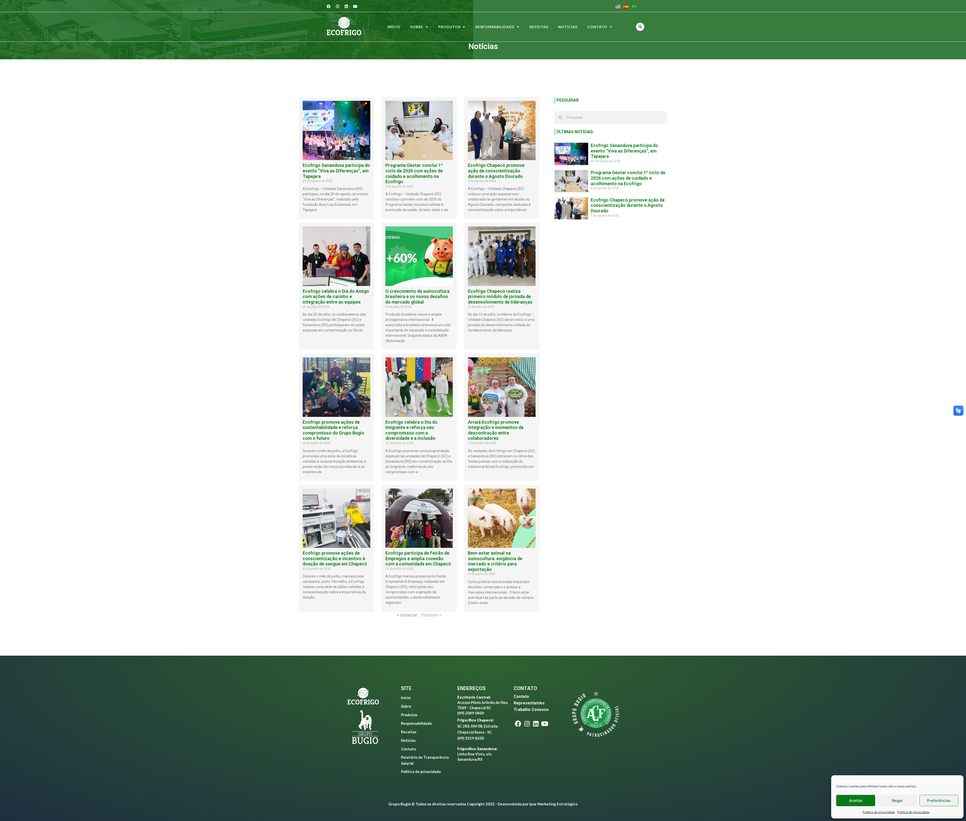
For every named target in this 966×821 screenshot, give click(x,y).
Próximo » (431, 614)
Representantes (529, 703)
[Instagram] (337, 6)
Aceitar (856, 800)
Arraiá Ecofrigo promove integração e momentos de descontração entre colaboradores (496, 430)
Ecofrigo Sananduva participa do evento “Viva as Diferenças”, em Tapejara (336, 171)
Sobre (416, 27)
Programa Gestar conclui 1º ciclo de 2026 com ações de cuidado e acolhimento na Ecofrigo (414, 173)
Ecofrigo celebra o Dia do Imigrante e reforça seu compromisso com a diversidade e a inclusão (411, 430)
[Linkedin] (346, 6)
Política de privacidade (421, 771)
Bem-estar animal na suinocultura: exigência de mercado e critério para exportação (495, 561)
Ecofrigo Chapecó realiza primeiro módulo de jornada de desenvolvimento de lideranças (500, 296)
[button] (640, 27)
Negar (897, 800)
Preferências (939, 800)
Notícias (567, 27)
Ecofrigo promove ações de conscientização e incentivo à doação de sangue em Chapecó (335, 558)
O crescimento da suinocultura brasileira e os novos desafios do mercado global (417, 296)
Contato (597, 27)
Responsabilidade (494, 27)
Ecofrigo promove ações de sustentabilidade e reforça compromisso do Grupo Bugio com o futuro (333, 430)
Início (393, 27)
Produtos (449, 27)
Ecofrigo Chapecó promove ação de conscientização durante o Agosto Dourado (496, 171)
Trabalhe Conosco (531, 709)
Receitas (539, 27)
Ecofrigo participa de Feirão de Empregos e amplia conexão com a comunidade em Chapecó (418, 558)
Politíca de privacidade (879, 812)
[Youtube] (355, 6)
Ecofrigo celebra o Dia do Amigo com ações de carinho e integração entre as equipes (336, 296)
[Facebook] (329, 6)
